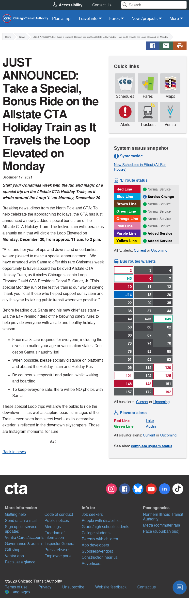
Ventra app (14, 556)
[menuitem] (61, 18)
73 (130, 343)
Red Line (124, 189)
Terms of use (16, 587)
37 (149, 311)
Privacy (44, 587)
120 (168, 368)
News (22, 37)
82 (149, 351)
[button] (41, 507)
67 (149, 335)
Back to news (14, 452)
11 (149, 287)
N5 (129, 278)
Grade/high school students (105, 527)
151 (168, 384)
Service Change (161, 197)
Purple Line (126, 233)
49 (130, 319)
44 (169, 311)
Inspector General (60, 544)
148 (148, 384)
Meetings (53, 527)
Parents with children (100, 539)
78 (130, 351)
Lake (150, 421)
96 (130, 368)
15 (149, 295)
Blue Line (124, 196)
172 (148, 392)
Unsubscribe (73, 587)
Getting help (15, 514)
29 (149, 303)
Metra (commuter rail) (161, 525)
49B (148, 319)
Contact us (146, 587)
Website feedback (110, 587)
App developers (95, 545)
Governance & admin (23, 544)
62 (169, 327)
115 (148, 368)
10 (130, 287)
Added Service (160, 233)
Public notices (57, 520)
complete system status (151, 446)
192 (168, 392)
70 (169, 335)
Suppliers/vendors (97, 551)
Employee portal (58, 556)
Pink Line (124, 226)
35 (169, 303)
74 (149, 343)
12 (169, 287)
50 (130, 327)
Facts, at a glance (20, 562)
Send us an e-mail (20, 520)
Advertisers (91, 563)
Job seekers (92, 514)
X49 (168, 319)
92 (149, 359)
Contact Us (101, 5)
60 (149, 327)
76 (169, 343)
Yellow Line (126, 241)
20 (169, 295)
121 (129, 376)
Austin (151, 426)
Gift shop (12, 550)
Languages (20, 592)
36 (130, 311)
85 (169, 351)
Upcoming (159, 250)
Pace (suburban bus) (161, 531)
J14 (129, 295)
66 (130, 335)
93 (169, 359)
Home (8, 37)
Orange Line (127, 219)
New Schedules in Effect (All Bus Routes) (140, 167)
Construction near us (100, 557)
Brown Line (126, 204)
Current (140, 250)
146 (129, 384)
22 (130, 303)
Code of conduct (59, 514)
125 (168, 376)
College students (96, 533)
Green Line (126, 211)
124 (148, 376)
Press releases (57, 550)
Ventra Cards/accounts (24, 537)
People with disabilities (102, 520)
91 (130, 359)
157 (129, 392)
